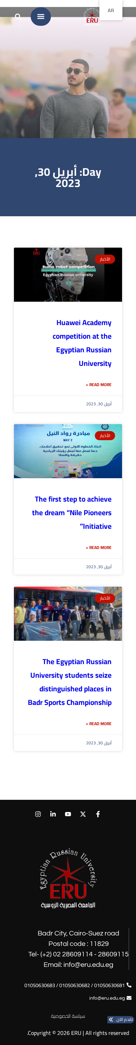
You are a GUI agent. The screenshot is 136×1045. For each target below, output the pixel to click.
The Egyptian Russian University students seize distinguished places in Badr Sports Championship (70, 682)
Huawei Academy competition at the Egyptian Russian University (82, 343)
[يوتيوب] (67, 814)
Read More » (99, 385)
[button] (41, 16)
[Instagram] (37, 814)
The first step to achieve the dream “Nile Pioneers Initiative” (72, 512)
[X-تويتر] (83, 814)
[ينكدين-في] (52, 814)
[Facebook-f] (98, 814)
